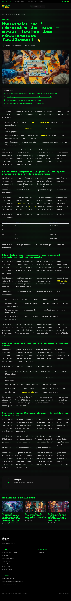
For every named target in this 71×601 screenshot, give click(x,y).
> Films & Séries (7, 569)
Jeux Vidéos (21, 14)
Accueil (4, 14)
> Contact (41, 552)
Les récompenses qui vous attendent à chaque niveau (24, 100)
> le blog (5, 555)
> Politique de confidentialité (12, 581)
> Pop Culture (6, 561)
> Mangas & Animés (8, 558)
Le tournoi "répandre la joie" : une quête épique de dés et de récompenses (32, 93)
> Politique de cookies (9, 584)
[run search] (65, 1)
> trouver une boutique (9, 552)
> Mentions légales (8, 578)
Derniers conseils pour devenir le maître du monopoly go (26, 103)
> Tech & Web (6, 566)
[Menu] (67, 6)
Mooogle (8, 45)
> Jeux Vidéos (6, 564)
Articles (12, 14)
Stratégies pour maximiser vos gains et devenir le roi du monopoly (29, 97)
